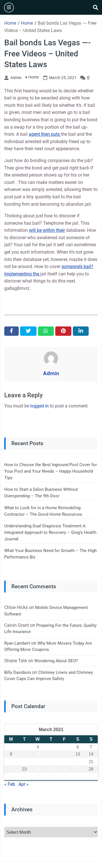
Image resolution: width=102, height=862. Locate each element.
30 (24, 776)
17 (37, 761)
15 (11, 761)
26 (64, 769)
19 (64, 761)
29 (11, 776)
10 (37, 753)
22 (11, 769)
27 (77, 769)
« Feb (9, 784)
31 (37, 776)
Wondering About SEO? (56, 660)
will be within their (47, 230)
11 (51, 753)
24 (37, 769)
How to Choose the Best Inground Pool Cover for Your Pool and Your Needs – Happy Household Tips (50, 471)
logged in (39, 406)
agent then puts (45, 134)
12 (64, 753)
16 (24, 761)
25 (51, 769)
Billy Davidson (17, 672)
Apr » (23, 784)
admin (16, 77)
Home (33, 77)
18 (51, 761)
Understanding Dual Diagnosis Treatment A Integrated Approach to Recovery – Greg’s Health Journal (50, 532)
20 (77, 761)
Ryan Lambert (17, 643)
